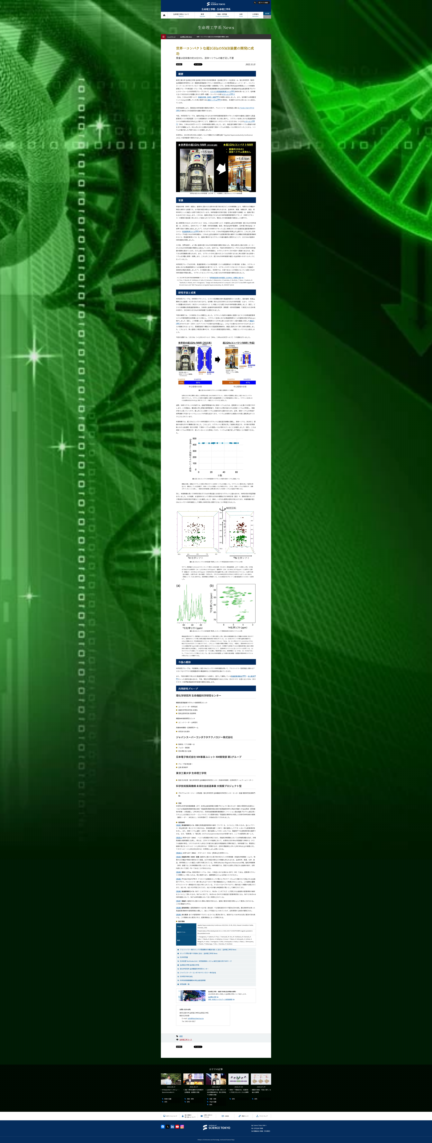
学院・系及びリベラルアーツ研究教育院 (220, 999)
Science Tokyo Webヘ (260, 1125)
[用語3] (178, 857)
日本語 (267, 13)
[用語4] (178, 872)
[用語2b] (179, 853)
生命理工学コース (185, 1039)
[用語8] (178, 908)
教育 (202, 15)
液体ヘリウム (214, 100)
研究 (181, 1036)
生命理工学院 (212, 997)
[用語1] (178, 825)
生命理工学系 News (186, 37)
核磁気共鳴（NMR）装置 (209, 97)
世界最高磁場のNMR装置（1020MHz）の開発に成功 (225, 278)
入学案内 (255, 15)
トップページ (164, 15)
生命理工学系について (181, 15)
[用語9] (178, 914)
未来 (241, 15)
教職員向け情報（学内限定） (262, 1131)
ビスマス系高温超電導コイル (222, 91)
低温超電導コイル (190, 231)
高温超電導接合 (238, 676)
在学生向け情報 (258, 1128)
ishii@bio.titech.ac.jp (196, 1018)
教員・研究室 (222, 15)
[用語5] (178, 879)
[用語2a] (179, 837)
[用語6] (178, 891)
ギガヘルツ (228, 94)
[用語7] (178, 901)
